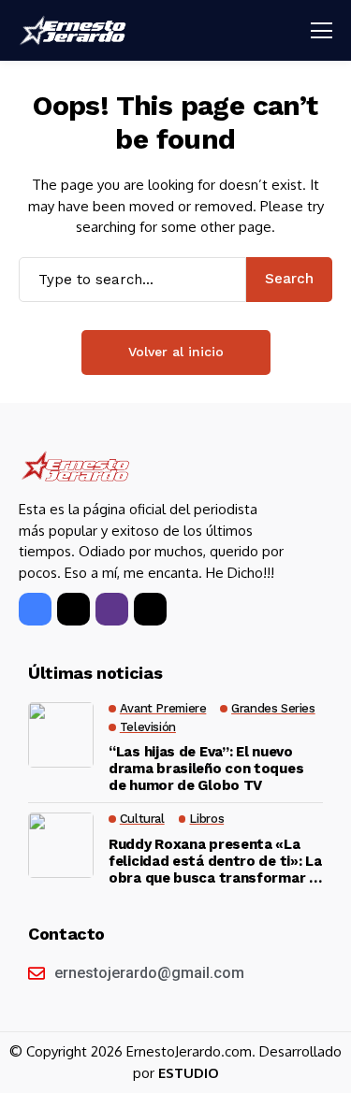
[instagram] (111, 609)
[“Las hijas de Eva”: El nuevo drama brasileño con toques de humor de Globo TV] (61, 735)
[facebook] (35, 609)
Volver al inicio (176, 351)
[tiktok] (150, 609)
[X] (73, 609)
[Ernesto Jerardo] (75, 30)
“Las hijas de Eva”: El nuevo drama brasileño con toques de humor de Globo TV (206, 768)
